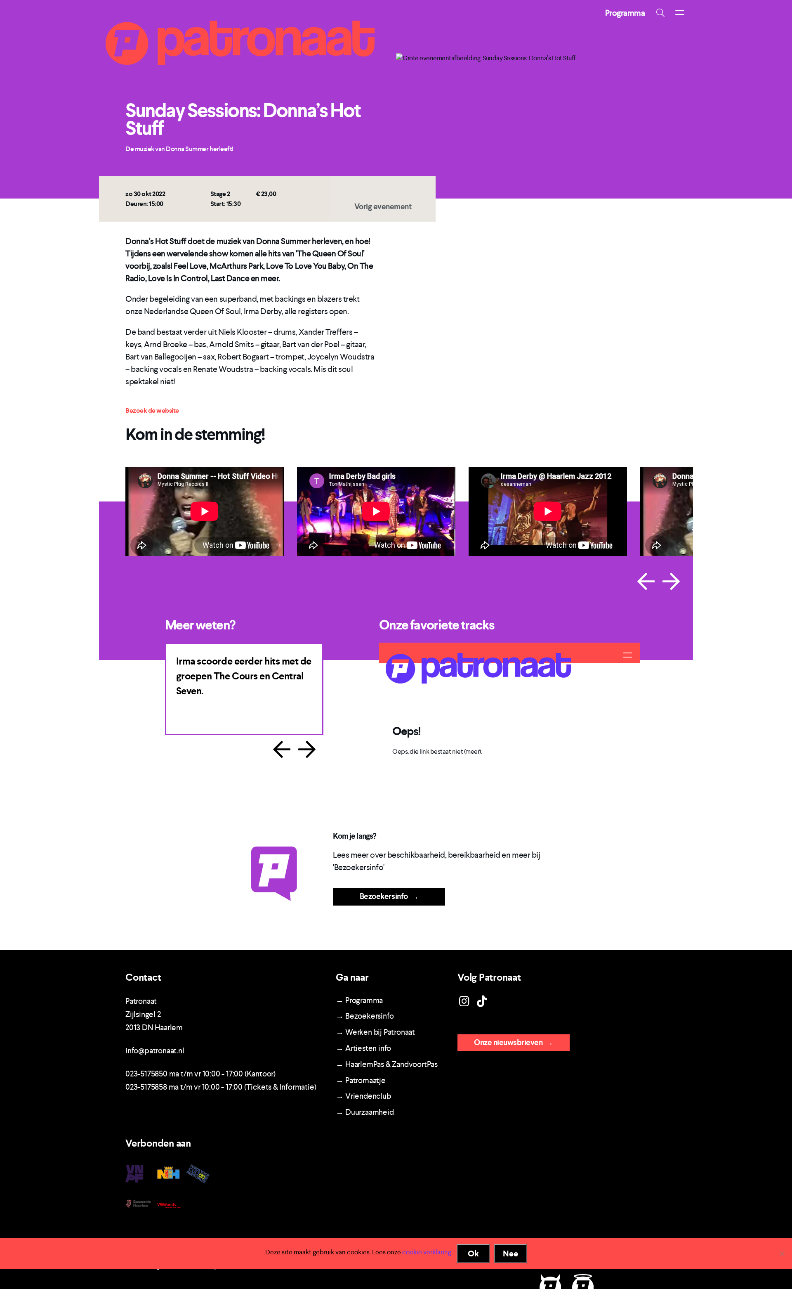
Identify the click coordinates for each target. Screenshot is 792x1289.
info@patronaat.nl (154, 1050)
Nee (510, 1253)
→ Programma (359, 1000)
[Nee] (782, 1253)
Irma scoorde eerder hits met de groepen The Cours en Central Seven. (243, 676)
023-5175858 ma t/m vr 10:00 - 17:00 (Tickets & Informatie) (220, 1087)
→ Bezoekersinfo (365, 1016)
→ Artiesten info (363, 1048)
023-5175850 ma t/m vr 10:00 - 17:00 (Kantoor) (200, 1074)
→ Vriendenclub (363, 1096)
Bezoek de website (152, 410)
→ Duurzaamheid (365, 1112)
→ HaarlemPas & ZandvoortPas (387, 1064)
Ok (473, 1253)
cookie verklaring (426, 1252)
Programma (625, 12)
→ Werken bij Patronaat (375, 1032)
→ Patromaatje (360, 1080)
